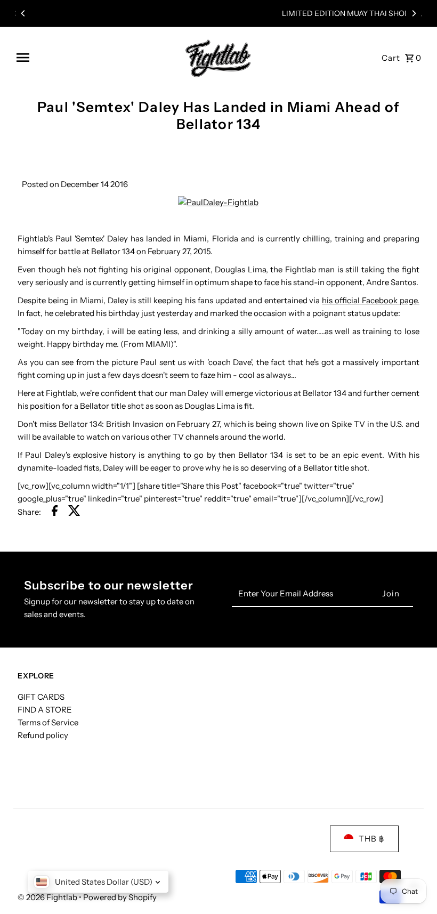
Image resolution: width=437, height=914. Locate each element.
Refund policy (43, 735)
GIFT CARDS (41, 697)
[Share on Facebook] (55, 512)
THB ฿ (372, 839)
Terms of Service (48, 722)
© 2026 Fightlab (48, 897)
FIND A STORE (45, 710)
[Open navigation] (93, 57)
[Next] (414, 13)
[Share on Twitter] (74, 512)
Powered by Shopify (120, 897)
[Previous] (23, 13)
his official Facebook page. (370, 300)
